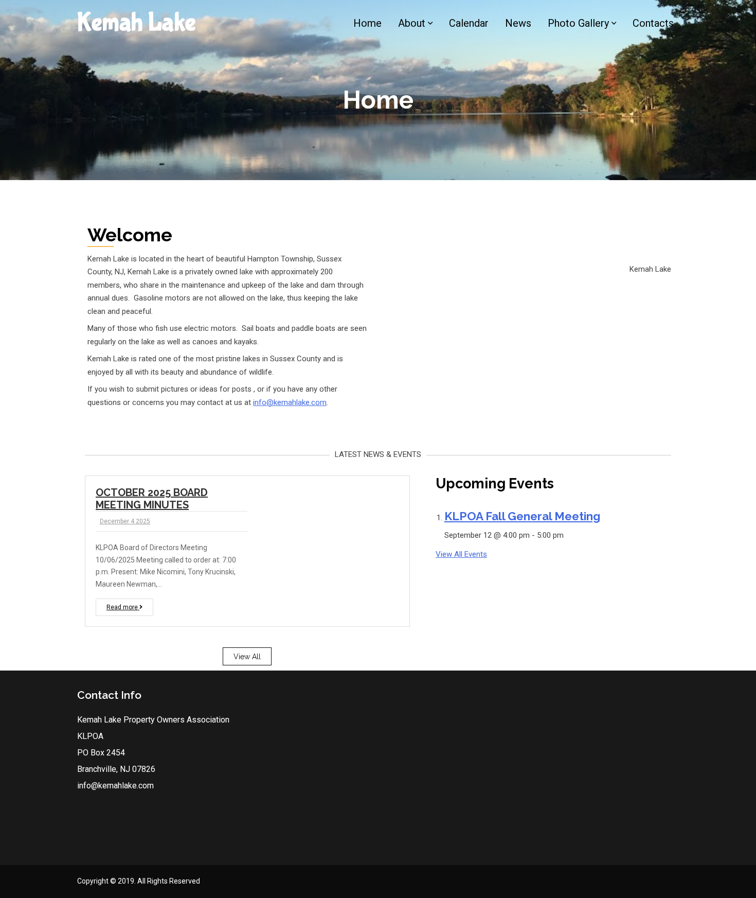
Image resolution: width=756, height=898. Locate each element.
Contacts (653, 23)
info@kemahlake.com (290, 402)
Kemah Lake (136, 23)
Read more (122, 607)
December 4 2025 (125, 521)
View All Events (461, 554)
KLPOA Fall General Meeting (522, 516)
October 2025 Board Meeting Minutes (152, 498)
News (518, 23)
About (411, 23)
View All (247, 657)
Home (367, 23)
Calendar (469, 23)
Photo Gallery (578, 23)
